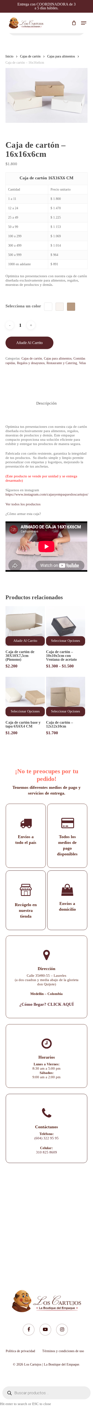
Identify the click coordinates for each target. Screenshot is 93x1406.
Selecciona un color (23, 306)
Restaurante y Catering (61, 363)
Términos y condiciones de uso (63, 1351)
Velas (82, 363)
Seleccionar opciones (65, 641)
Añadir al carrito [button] (25, 641)
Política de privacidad (20, 1351)
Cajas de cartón (30, 56)
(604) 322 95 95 (46, 1138)
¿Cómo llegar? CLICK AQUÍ (46, 1004)
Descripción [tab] (46, 403)
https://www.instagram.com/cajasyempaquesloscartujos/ (46, 494)
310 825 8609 (46, 1152)
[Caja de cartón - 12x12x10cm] (65, 696)
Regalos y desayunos (31, 363)
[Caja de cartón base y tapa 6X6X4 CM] (25, 696)
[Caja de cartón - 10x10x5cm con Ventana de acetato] (65, 626)
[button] (83, 23)
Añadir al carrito (29, 343)
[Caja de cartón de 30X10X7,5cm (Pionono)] (25, 626)
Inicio (9, 56)
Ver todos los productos (23, 504)
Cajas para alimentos (61, 56)
